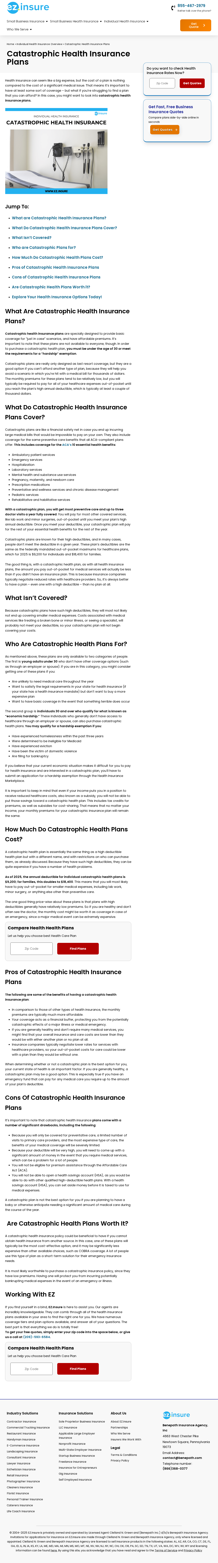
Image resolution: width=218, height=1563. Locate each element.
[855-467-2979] (173, 7)
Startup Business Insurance (77, 1456)
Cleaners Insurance (20, 1487)
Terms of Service (166, 1550)
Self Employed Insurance (75, 1480)
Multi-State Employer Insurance (80, 1450)
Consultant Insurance (21, 1457)
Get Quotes (163, 130)
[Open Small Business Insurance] (46, 21)
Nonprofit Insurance (72, 1444)
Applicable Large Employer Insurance (77, 1436)
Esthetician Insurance (21, 1469)
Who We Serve (120, 1433)
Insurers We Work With (126, 1439)
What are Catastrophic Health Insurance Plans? (59, 218)
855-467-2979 (191, 5)
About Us (118, 1413)
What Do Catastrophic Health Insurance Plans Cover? (65, 228)
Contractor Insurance (21, 1422)
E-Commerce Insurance (23, 1445)
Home (10, 44)
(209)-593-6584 (36, 1337)
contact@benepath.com (182, 1458)
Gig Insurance (68, 1474)
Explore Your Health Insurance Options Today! (57, 297)
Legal (115, 1447)
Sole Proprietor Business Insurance (82, 1422)
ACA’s (67, 445)
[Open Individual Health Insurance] (147, 21)
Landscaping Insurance (22, 1451)
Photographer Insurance (23, 1481)
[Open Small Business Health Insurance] (100, 21)
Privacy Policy (193, 1550)
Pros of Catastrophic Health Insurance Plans (55, 267)
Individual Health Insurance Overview (39, 44)
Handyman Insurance (21, 1439)
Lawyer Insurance (18, 1463)
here (54, 1550)
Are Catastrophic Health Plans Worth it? (51, 287)
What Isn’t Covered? (32, 237)
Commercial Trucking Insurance (28, 1428)
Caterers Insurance (20, 1505)
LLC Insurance (68, 1428)
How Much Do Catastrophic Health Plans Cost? (58, 257)
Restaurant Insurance (21, 1433)
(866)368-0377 (175, 1468)
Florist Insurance (18, 1493)
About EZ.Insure (121, 1422)
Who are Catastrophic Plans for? (44, 247)
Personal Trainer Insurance (25, 1499)
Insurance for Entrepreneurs (78, 1468)
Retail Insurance (17, 1475)
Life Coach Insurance (21, 1511)
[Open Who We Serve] (30, 29)
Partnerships (119, 1428)
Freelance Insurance (72, 1462)
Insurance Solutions (76, 1413)
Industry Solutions (22, 1413)
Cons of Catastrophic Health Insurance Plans (56, 277)
